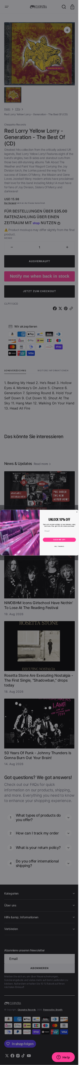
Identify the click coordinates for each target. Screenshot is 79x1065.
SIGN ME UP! (58, 539)
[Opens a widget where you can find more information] (60, 1057)
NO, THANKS (58, 546)
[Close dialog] (75, 512)
